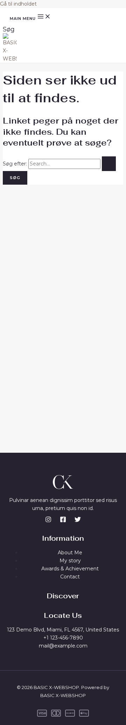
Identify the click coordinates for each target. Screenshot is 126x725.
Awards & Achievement (70, 568)
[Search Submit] (109, 163)
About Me (70, 552)
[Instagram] (48, 521)
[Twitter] (78, 521)
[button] (9, 29)
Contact (70, 577)
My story (70, 560)
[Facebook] (63, 521)
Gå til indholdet (18, 4)
